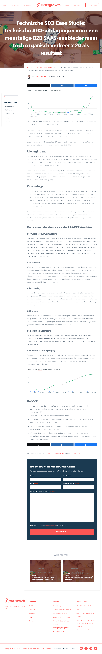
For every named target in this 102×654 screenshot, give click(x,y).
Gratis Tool (92, 5)
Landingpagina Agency (60, 628)
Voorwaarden (57, 649)
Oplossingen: (9, 110)
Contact (77, 5)
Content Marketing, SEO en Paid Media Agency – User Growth (48, 5)
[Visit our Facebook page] (86, 648)
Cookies (72, 649)
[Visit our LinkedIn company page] (90, 648)
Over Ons (15, 5)
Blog (67, 5)
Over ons (32, 609)
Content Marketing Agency (62, 609)
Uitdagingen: (9, 106)
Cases (33, 67)
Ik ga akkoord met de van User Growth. (49, 525)
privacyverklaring (50, 525)
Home (5, 5)
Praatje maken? (62, 531)
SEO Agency (57, 606)
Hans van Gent (41, 77)
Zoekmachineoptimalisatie (44, 67)
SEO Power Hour (58, 631)
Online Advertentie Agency (62, 617)
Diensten (27, 5)
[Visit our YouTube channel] (81, 648)
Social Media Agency (60, 613)
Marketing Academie (83, 606)
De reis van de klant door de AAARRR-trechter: (10, 116)
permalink (77, 453)
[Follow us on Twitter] (95, 648)
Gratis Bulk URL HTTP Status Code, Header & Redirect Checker (85, 623)
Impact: (7, 122)
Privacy (65, 649)
